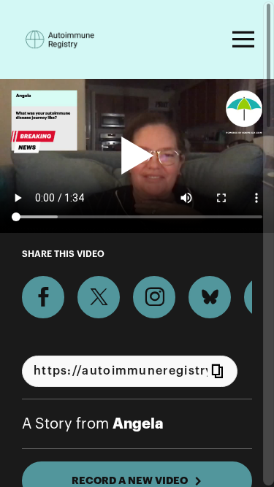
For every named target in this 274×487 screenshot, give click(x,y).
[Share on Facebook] (43, 297)
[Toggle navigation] (241, 39)
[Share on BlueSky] (210, 297)
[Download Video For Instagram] (154, 297)
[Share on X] (98, 297)
